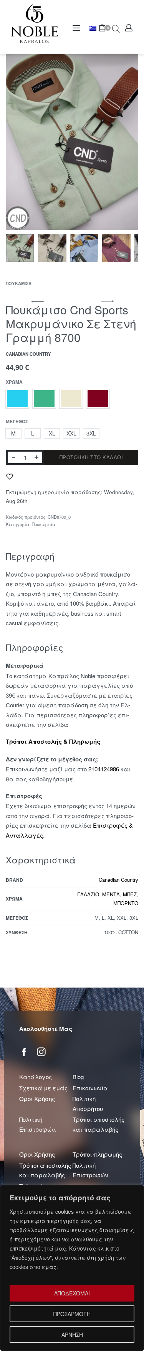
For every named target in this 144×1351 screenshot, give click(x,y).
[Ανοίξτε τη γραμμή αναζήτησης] (116, 27)
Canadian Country (118, 879)
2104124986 (103, 769)
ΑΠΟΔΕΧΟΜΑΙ (72, 1293)
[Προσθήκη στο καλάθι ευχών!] (9, 476)
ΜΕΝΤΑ (111, 894)
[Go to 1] (20, 248)
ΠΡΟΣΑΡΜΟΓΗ (72, 1314)
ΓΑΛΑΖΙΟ (88, 894)
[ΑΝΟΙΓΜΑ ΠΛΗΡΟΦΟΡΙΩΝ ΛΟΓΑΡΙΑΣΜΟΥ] (129, 28)
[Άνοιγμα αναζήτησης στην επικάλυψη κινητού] (112, 27)
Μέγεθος (17, 422)
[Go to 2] (52, 248)
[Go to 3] (84, 248)
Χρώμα (14, 382)
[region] (72, 1268)
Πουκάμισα (18, 283)
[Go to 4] (116, 248)
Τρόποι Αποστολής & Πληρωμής (53, 741)
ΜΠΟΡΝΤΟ (125, 903)
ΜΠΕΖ (130, 894)
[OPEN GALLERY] (72, 142)
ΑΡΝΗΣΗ (72, 1334)
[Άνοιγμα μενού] (76, 28)
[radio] (17, 398)
